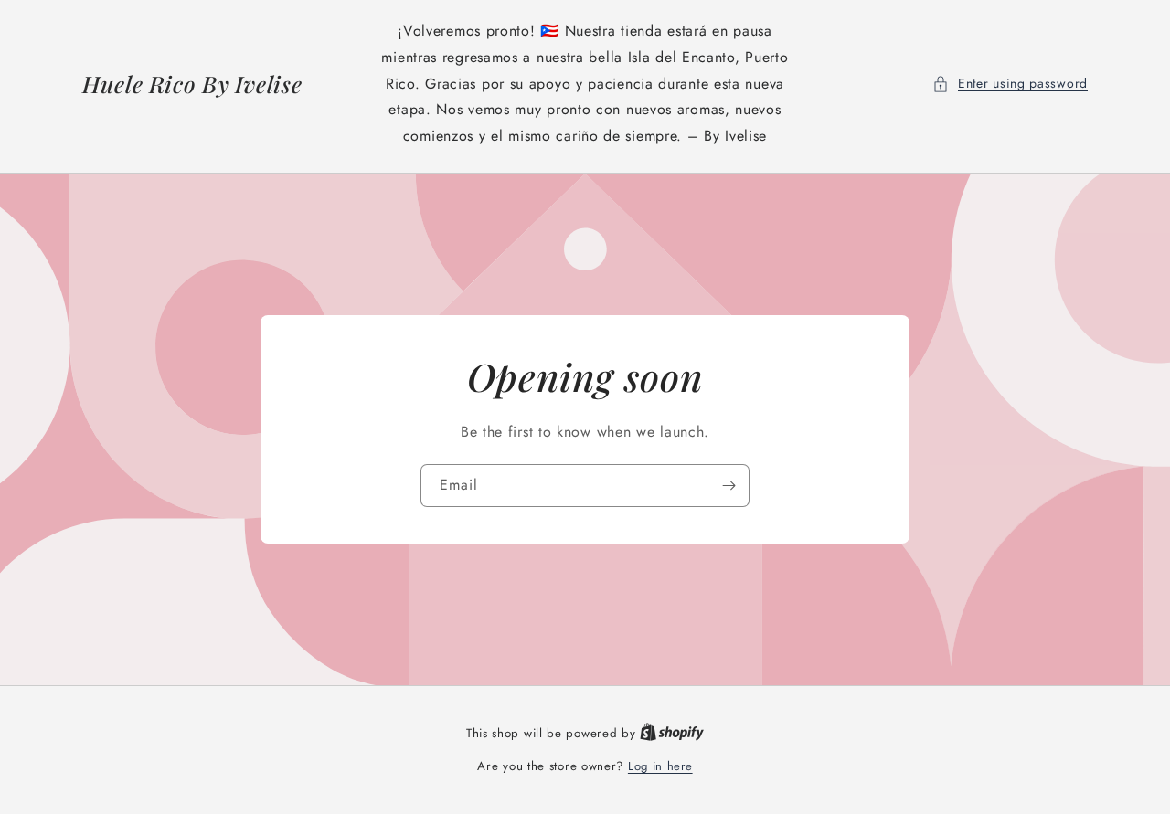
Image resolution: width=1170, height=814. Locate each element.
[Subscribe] (728, 485)
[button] (1010, 83)
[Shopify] (672, 733)
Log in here (660, 766)
